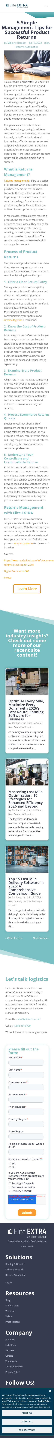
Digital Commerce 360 (16, 571)
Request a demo (23, 543)
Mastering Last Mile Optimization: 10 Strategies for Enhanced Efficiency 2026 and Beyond (25, 799)
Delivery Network (14, 1269)
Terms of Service (13, 1366)
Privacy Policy (12, 1371)
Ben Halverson (19, 722)
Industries (10, 1344)
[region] (27, 1412)
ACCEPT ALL (27, 1421)
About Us (10, 1339)
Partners (9, 1350)
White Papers (12, 1305)
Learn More (27, 588)
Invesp (7, 577)
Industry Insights (22, 901)
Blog (46, 42)
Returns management (16, 180)
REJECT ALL (27, 1413)
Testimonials (11, 1361)
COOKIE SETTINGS (27, 1430)
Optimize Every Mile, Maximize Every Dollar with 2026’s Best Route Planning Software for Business (26, 709)
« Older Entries (13, 938)
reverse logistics (13, 320)
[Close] (50, 1391)
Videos (8, 1316)
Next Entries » (41, 938)
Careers (9, 1355)
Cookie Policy (44, 1401)
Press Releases (12, 1321)
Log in (8, 1282)
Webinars (10, 1310)
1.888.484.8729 (22, 1025)
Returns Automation (27, 47)
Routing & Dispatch (23, 727)
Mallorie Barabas (17, 42)
